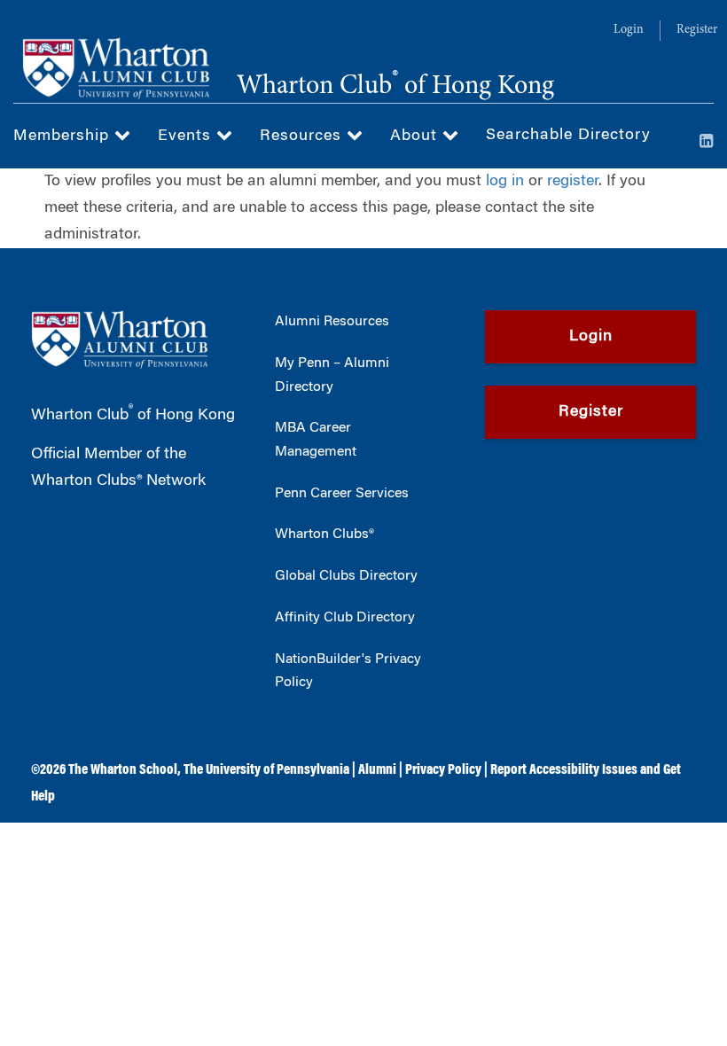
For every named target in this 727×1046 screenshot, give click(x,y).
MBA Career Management (315, 440)
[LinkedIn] (707, 143)
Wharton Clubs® (324, 534)
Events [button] (187, 136)
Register (696, 30)
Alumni (377, 770)
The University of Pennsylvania (266, 770)
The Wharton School (122, 770)
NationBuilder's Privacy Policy (348, 671)
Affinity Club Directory (345, 618)
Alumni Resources (332, 322)
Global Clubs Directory (346, 576)
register (572, 182)
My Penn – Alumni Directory (332, 375)
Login (629, 30)
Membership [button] (63, 136)
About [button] (416, 136)
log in (505, 182)
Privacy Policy (443, 770)
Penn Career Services (342, 494)
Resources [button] (303, 136)
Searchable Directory (568, 136)
